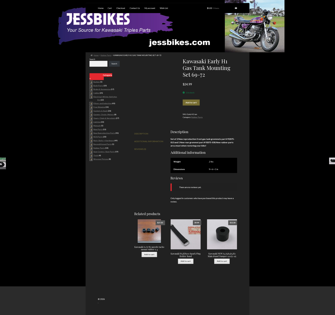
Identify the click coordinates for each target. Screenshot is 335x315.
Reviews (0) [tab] (140, 149)
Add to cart (191, 102)
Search (92, 59)
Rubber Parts (105, 55)
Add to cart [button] (149, 254)
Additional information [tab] (148, 141)
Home (96, 55)
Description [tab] (141, 133)
